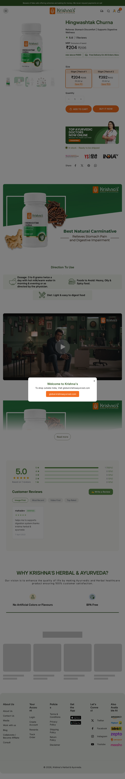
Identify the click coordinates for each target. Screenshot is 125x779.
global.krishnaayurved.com (62, 394)
